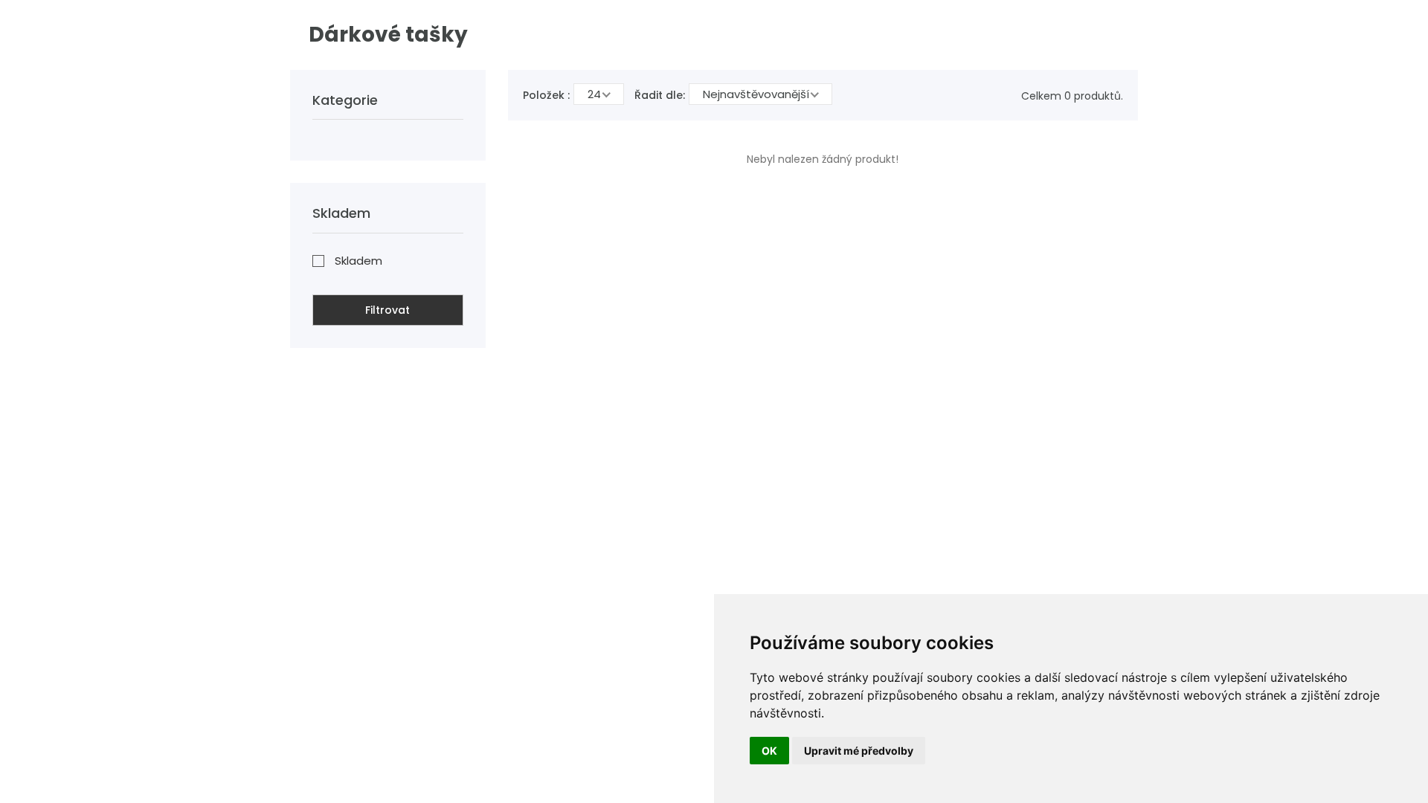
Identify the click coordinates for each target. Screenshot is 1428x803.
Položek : (546, 95)
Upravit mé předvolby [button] (858, 750)
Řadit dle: (659, 95)
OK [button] (769, 750)
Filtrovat (387, 310)
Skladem (358, 260)
